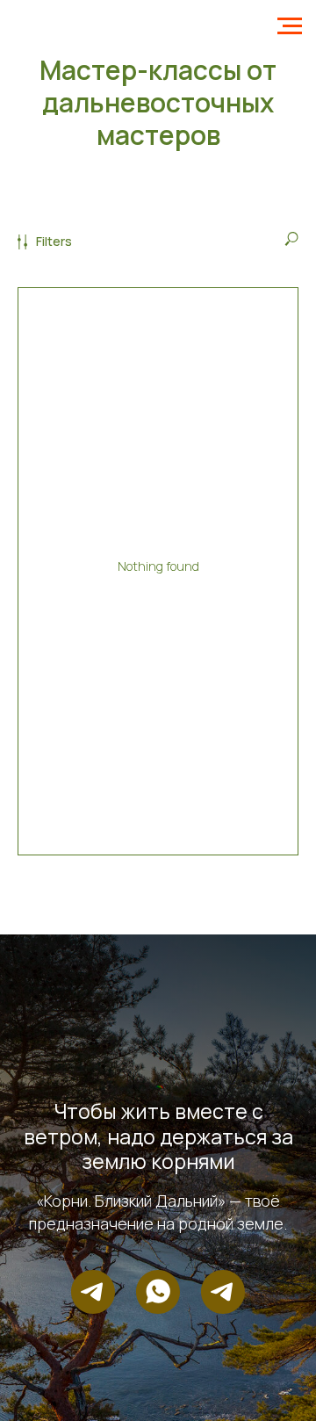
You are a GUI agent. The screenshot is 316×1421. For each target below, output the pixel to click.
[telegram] (93, 1292)
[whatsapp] (158, 1292)
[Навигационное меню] (289, 26)
